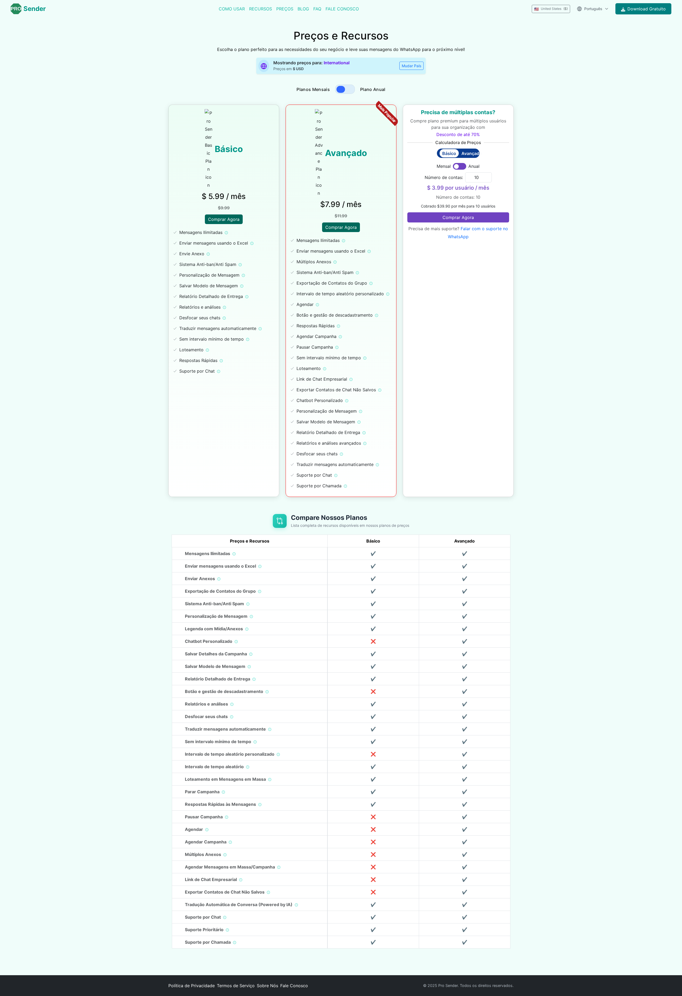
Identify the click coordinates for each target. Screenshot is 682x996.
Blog (303, 8)
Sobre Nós (267, 985)
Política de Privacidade (191, 985)
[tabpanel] (341, 303)
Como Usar (232, 8)
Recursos (260, 8)
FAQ (317, 8)
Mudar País (411, 65)
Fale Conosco (342, 8)
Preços (284, 8)
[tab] (340, 89)
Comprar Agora (223, 219)
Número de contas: (444, 177)
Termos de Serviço (236, 985)
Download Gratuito (646, 8)
